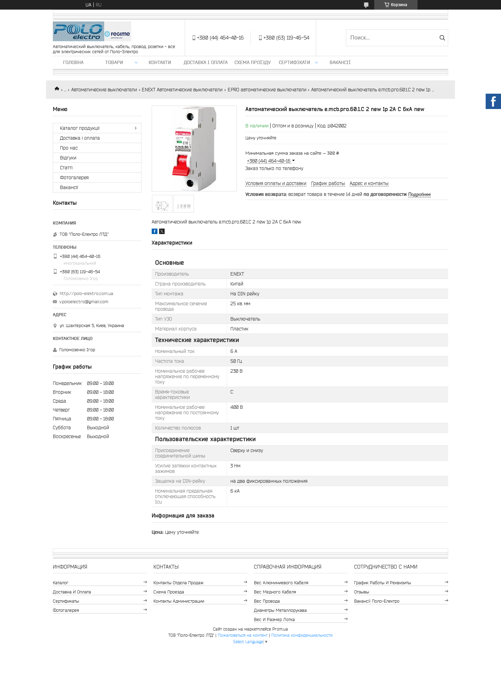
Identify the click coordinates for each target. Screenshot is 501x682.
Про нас (69, 148)
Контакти (160, 62)
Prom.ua (280, 629)
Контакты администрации (178, 601)
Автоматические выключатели (104, 89)
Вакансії (340, 62)
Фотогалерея (74, 177)
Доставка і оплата (206, 62)
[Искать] (442, 37)
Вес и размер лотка (274, 619)
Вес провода (267, 601)
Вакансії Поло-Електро (376, 601)
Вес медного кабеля (275, 591)
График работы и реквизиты (382, 582)
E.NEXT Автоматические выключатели (182, 89)
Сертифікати (294, 62)
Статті (66, 167)
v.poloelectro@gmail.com (83, 301)
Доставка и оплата (72, 591)
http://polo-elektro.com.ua (86, 293)
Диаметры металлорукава (280, 610)
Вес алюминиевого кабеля (281, 582)
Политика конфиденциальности (302, 635)
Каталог (61, 582)
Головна (73, 62)
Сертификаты (66, 601)
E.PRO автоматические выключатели (267, 89)
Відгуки (68, 157)
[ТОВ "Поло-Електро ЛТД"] (92, 31)
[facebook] (154, 232)
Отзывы (361, 591)
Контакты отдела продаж (178, 582)
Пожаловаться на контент (243, 635)
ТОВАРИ (114, 62)
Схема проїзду (252, 62)
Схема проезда (168, 591)
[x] (162, 232)
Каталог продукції (80, 128)
